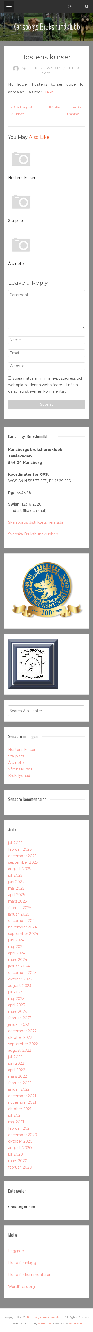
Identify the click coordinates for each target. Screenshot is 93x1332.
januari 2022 (18, 1089)
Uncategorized (21, 1207)
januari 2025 (18, 914)
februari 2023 (20, 1018)
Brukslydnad (19, 775)
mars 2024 (17, 959)
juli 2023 (15, 992)
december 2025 (22, 855)
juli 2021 (15, 1115)
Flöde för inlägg (22, 1262)
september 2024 (23, 933)
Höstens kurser (21, 177)
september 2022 (23, 1044)
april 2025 (16, 894)
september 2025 (23, 862)
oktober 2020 (20, 1141)
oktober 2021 (20, 1108)
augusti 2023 (19, 985)
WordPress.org (21, 1286)
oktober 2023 (20, 979)
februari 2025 (19, 907)
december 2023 (22, 972)
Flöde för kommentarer (29, 1274)
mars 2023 (17, 1011)
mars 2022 (17, 1076)
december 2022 (22, 1031)
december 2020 (22, 1134)
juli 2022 (15, 1057)
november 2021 (22, 1102)
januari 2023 (18, 1024)
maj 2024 (16, 946)
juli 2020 (15, 1154)
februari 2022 (20, 1083)
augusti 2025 (19, 868)
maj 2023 (16, 998)
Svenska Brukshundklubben (33, 534)
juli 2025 (15, 875)
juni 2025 (16, 881)
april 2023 (16, 1005)
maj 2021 (16, 1121)
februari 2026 (20, 849)
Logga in (16, 1250)
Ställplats (16, 220)
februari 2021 (19, 1128)
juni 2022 (16, 1063)
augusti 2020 (20, 1147)
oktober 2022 (20, 1037)
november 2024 (22, 927)
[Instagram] (69, 6)
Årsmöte (16, 263)
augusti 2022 (19, 1050)
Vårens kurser (20, 769)
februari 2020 (20, 1167)
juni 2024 (16, 940)
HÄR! (48, 92)
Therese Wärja (42, 68)
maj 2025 (16, 888)
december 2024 (22, 920)
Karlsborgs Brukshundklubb (46, 27)
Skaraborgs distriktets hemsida (35, 522)
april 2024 (16, 953)
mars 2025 (17, 901)
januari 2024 (19, 966)
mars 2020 (17, 1160)
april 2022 (16, 1070)
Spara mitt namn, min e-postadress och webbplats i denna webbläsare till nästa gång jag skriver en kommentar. (45, 385)
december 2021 (22, 1096)
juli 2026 (15, 843)
